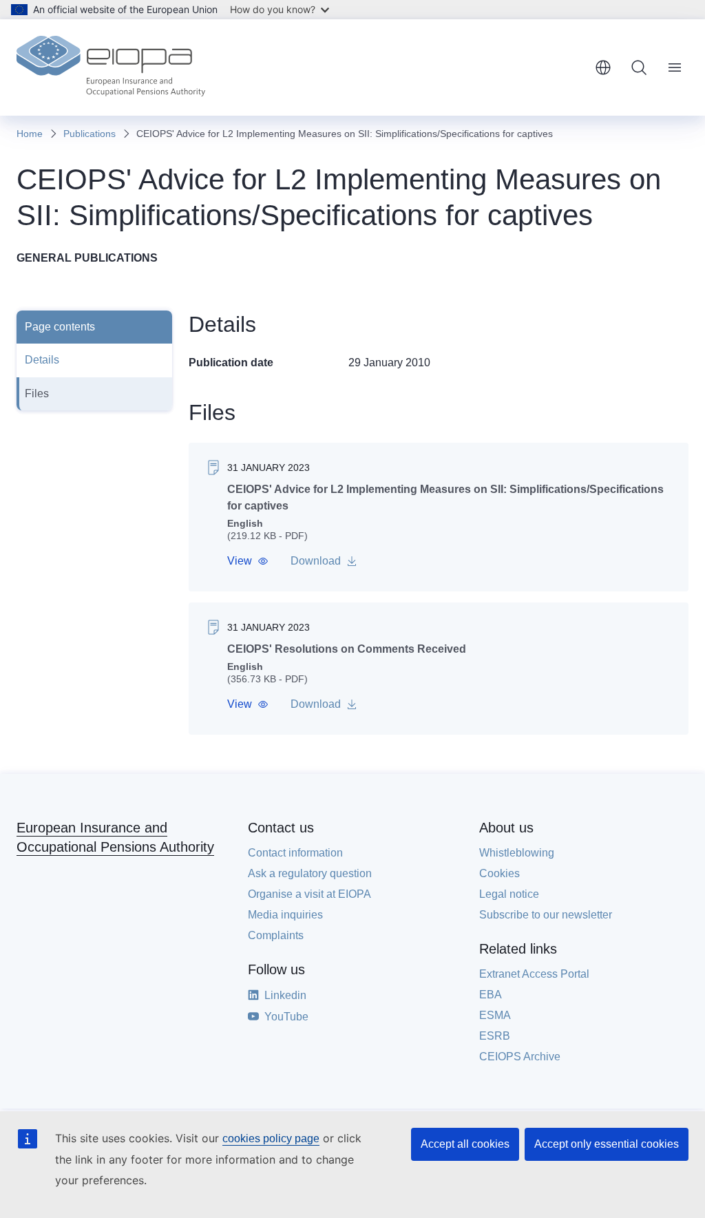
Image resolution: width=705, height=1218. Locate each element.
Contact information (295, 853)
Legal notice (509, 894)
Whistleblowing (516, 853)
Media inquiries (285, 915)
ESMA (495, 1015)
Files (37, 393)
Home (30, 133)
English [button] (603, 67)
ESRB (494, 1036)
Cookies (499, 873)
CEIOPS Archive (519, 1056)
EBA (490, 994)
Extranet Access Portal (534, 974)
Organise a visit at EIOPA (309, 894)
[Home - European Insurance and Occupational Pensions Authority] (111, 67)
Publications (89, 133)
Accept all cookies (465, 1144)
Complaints (276, 935)
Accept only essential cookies (606, 1144)
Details (42, 360)
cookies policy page (270, 1138)
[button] (248, 561)
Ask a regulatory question (310, 873)
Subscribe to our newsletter (545, 915)
